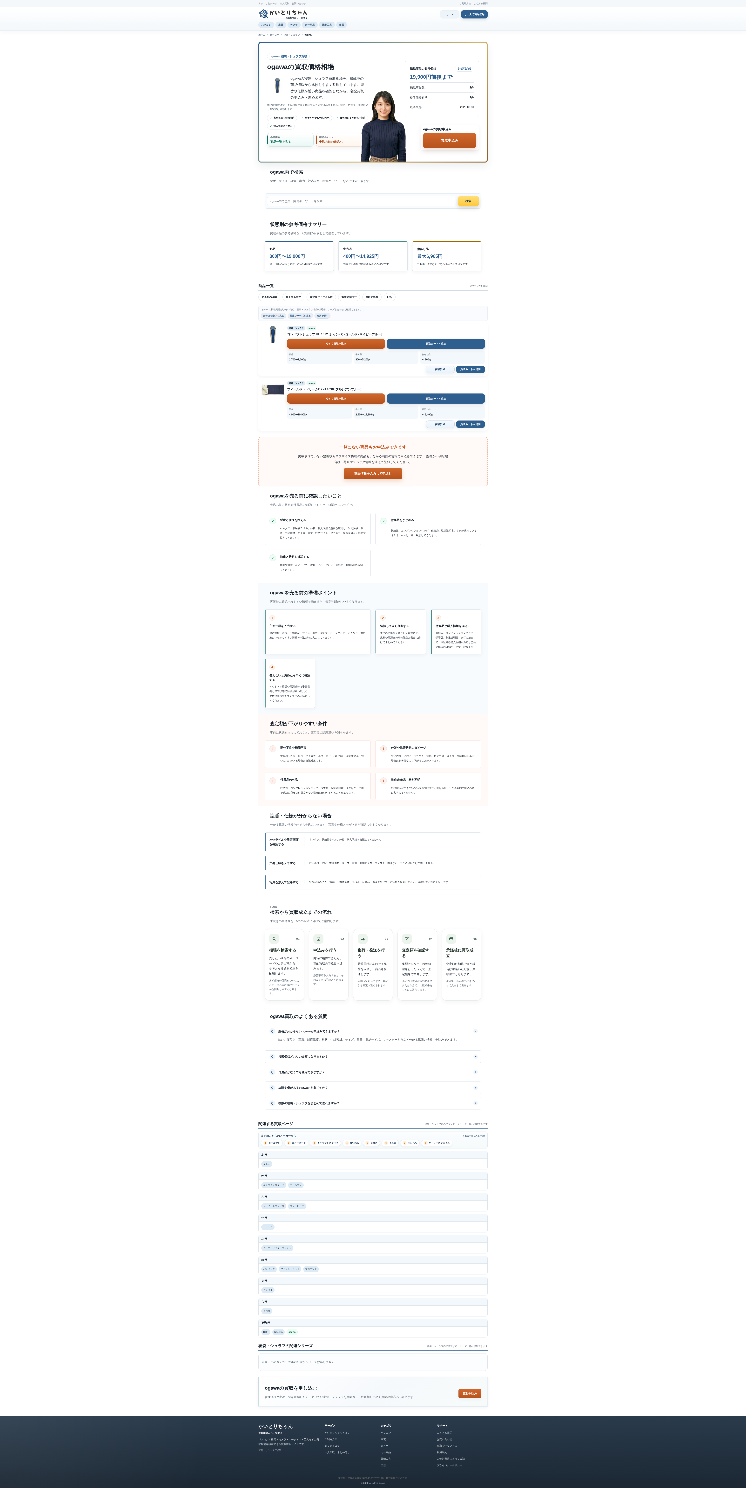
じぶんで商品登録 (474, 14)
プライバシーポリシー (449, 1465)
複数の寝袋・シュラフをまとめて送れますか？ (309, 1103)
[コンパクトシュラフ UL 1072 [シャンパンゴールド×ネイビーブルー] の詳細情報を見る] (272, 334)
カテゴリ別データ (267, 3)
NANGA (352, 1143)
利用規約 (442, 1452)
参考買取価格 (464, 68)
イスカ (390, 1143)
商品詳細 (440, 369)
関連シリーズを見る (300, 315)
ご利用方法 (465, 3)
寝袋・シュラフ (292, 34)
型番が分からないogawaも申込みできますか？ (309, 1031)
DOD (265, 1332)
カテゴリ (274, 34)
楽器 (341, 24)
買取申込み (470, 1393)
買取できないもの (447, 1445)
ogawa (311, 328)
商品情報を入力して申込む (373, 473)
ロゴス (372, 1143)
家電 (280, 24)
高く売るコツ (293, 297)
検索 (468, 201)
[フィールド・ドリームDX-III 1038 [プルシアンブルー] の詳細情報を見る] (272, 389)
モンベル (410, 1143)
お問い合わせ (299, 3)
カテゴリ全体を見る (273, 315)
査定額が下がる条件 (321, 297)
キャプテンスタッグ (326, 1143)
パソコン (266, 24)
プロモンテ (311, 1269)
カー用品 (310, 24)
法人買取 (284, 3)
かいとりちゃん (275, 1426)
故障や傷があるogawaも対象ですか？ (303, 1087)
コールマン (272, 1143)
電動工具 (327, 24)
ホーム (261, 34)
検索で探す (322, 315)
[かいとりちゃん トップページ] (283, 13)
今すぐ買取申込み (336, 343)
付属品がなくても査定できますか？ (301, 1072)
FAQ (389, 297)
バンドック (269, 1269)
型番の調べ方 (349, 297)
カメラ (294, 24)
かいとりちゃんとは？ (337, 1432)
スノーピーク (297, 1143)
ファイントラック (290, 1269)
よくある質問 (481, 3)
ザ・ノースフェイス (437, 1143)
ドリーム (268, 1227)
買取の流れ (372, 297)
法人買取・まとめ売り (337, 1452)
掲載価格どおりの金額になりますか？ (303, 1056)
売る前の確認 (269, 297)
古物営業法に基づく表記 (451, 1458)
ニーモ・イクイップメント (277, 1248)
